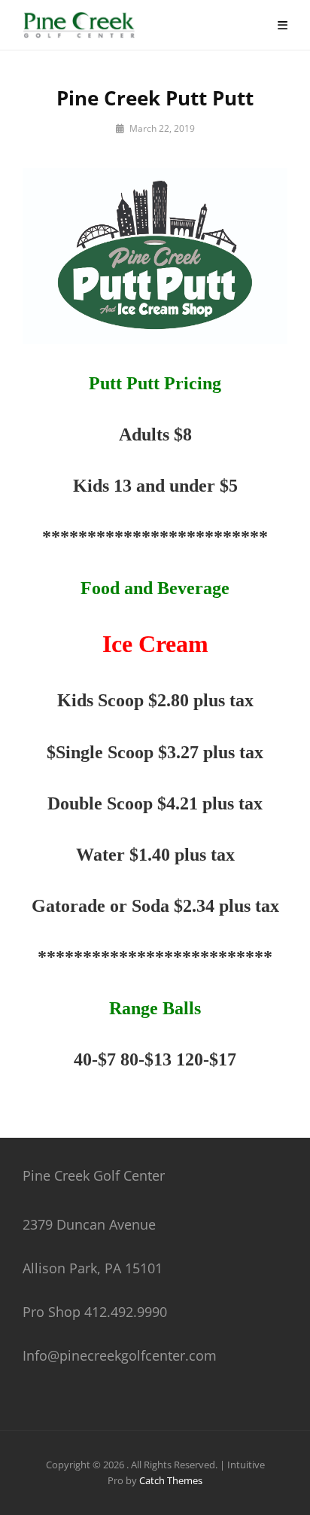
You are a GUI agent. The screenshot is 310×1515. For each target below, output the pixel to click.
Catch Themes (170, 1480)
